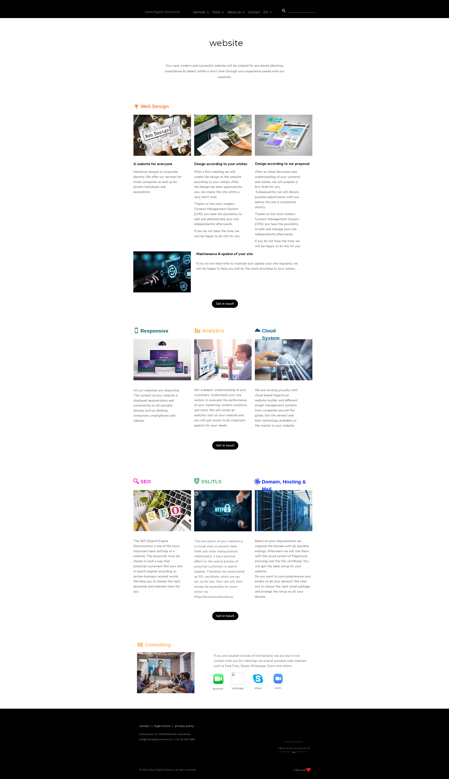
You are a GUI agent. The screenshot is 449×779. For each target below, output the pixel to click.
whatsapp (237, 674)
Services (199, 12)
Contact (254, 12)
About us (234, 12)
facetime (218, 675)
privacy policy (184, 726)
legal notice (162, 726)
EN (265, 12)
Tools (216, 12)
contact (144, 726)
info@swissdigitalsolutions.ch (155, 739)
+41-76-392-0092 (185, 739)
